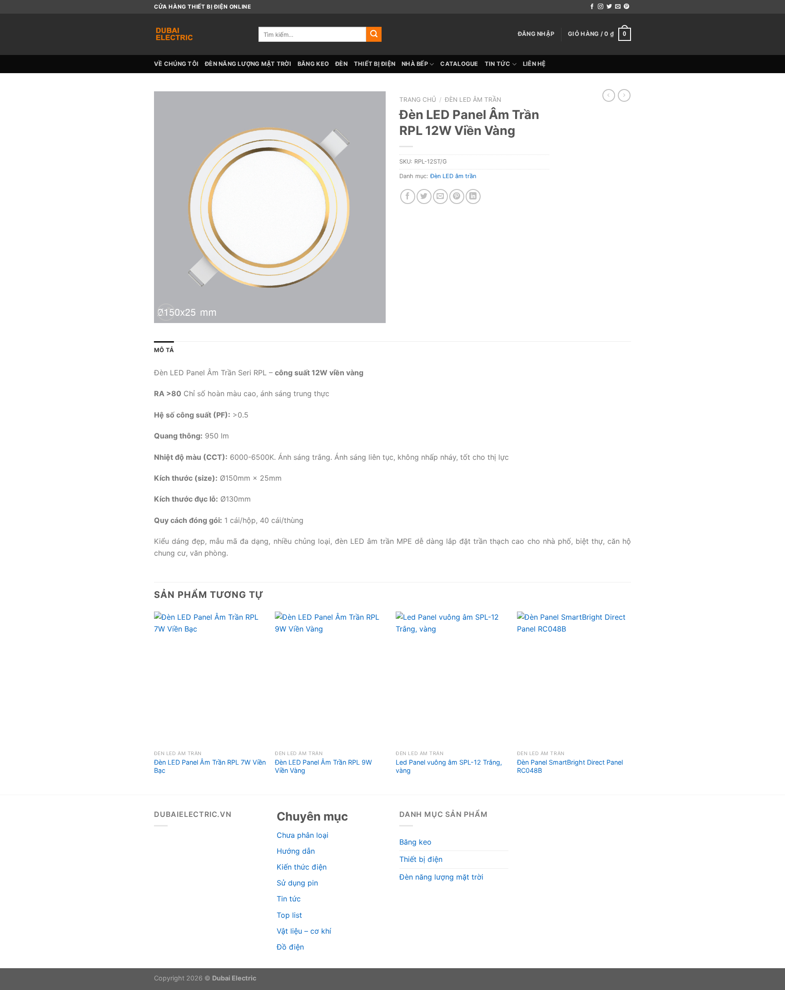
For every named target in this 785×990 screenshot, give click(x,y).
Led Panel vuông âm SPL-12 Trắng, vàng (449, 766)
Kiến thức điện (302, 866)
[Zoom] (166, 312)
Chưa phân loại (302, 835)
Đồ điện (290, 946)
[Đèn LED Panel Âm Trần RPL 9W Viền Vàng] (331, 679)
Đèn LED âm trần (473, 99)
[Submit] (374, 34)
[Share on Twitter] (424, 196)
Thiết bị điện (374, 63)
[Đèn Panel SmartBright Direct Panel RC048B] (573, 679)
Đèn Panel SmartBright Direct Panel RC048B (570, 766)
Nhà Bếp (415, 63)
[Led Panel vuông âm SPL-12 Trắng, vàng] (452, 679)
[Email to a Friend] (440, 196)
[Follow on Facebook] (592, 7)
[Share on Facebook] (407, 196)
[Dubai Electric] (199, 34)
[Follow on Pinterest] (626, 7)
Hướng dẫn (296, 851)
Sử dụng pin (297, 882)
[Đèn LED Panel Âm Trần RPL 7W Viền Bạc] (210, 679)
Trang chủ (417, 99)
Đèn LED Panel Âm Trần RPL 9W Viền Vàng (323, 766)
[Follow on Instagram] (600, 7)
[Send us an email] (618, 7)
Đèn (341, 63)
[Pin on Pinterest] (456, 196)
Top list (289, 915)
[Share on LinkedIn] (473, 196)
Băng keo (313, 63)
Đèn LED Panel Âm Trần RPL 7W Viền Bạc (210, 766)
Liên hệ (534, 63)
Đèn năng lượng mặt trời (248, 63)
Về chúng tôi (176, 63)
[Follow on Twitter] (609, 7)
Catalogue (459, 63)
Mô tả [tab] (164, 350)
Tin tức (498, 63)
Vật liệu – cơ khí (304, 930)
